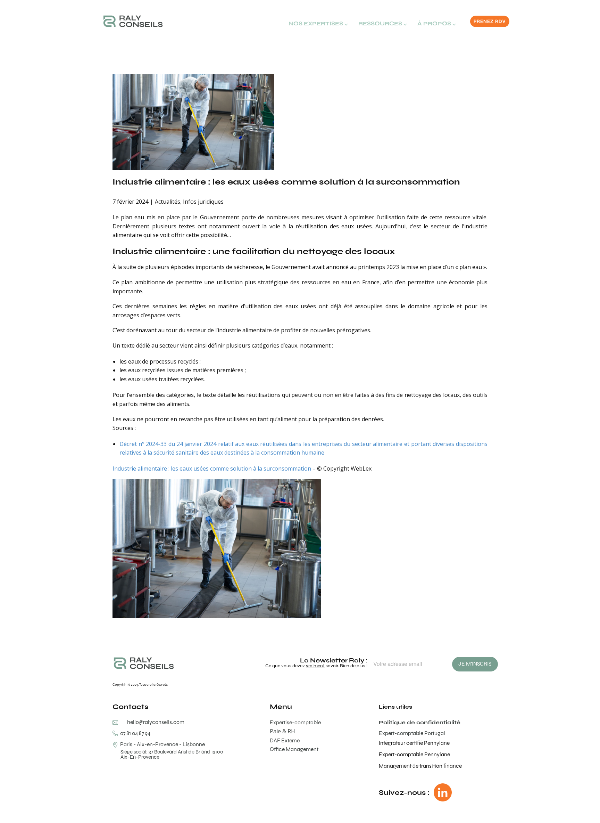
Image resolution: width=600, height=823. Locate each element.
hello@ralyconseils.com (155, 722)
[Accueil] (133, 21)
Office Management (294, 749)
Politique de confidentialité (419, 722)
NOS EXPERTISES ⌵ (318, 23)
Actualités (167, 201)
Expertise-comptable (295, 722)
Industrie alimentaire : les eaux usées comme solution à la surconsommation (286, 182)
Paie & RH (282, 731)
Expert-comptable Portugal (412, 733)
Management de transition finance (420, 766)
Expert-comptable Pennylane (414, 754)
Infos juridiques (203, 201)
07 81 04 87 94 (134, 733)
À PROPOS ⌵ (436, 23)
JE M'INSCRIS (474, 663)
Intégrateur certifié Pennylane (414, 743)
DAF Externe (285, 740)
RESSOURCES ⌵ (382, 23)
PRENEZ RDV (490, 21)
